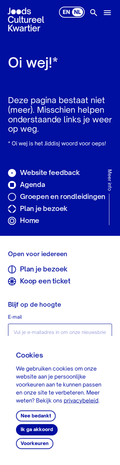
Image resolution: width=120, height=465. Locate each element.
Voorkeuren (35, 443)
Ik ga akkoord (37, 429)
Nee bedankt (36, 416)
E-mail (15, 317)
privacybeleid (81, 401)
